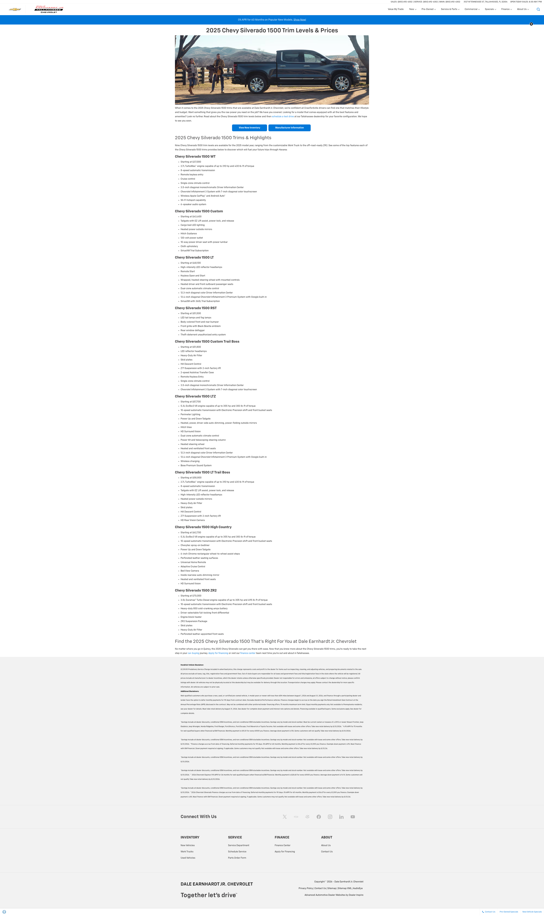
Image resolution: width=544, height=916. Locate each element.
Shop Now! (300, 20)
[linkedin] (341, 817)
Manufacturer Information (289, 128)
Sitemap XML (345, 888)
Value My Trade (396, 9)
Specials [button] (489, 10)
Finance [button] (505, 10)
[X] (285, 817)
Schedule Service (237, 852)
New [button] (412, 10)
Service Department (238, 845)
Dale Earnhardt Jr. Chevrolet (348, 882)
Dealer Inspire (356, 895)
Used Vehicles (188, 858)
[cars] (296, 817)
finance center (247, 653)
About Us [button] (522, 10)
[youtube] (353, 817)
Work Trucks (187, 852)
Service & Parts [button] (449, 10)
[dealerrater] (307, 817)
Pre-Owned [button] (427, 10)
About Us (326, 845)
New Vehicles (188, 845)
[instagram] (330, 817)
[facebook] (319, 817)
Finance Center (282, 845)
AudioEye (358, 888)
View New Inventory (249, 128)
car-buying (193, 653)
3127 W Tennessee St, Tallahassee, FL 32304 (485, 2)
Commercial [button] (471, 10)
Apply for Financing (285, 852)
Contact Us (327, 852)
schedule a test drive (283, 117)
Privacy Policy (306, 888)
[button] (538, 9)
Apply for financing (218, 653)
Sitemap (331, 888)
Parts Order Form (237, 858)
